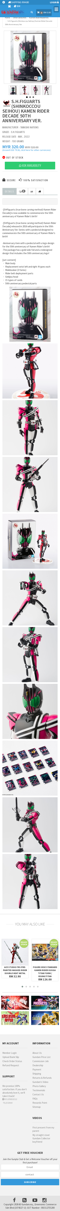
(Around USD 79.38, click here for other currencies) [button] (26, 150)
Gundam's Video (40, 1081)
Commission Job (40, 1061)
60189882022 (10, 1099)
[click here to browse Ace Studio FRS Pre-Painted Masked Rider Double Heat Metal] (15, 952)
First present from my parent (43, 1129)
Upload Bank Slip (10, 1057)
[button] (13, 147)
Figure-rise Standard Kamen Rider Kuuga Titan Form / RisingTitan (45, 972)
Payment (36, 1069)
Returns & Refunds (42, 1077)
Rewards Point (39, 1102)
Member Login (9, 1052)
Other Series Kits (19, 17)
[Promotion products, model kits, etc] (15, 1018)
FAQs (35, 1098)
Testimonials (38, 1090)
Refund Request (10, 1065)
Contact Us (38, 1094)
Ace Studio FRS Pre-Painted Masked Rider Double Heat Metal (15, 970)
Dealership (37, 1065)
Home (7, 17)
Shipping (36, 1073)
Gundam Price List (41, 1057)
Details (9, 191)
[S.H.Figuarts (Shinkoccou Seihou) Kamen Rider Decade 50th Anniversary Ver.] (30, 57)
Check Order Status (12, 1061)
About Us (37, 1052)
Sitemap (36, 1106)
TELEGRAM (7, 1102)
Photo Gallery (39, 1086)
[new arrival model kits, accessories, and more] (15, 1003)
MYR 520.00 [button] (31, 147)
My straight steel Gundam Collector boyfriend (41, 1138)
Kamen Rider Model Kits (38, 17)
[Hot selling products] (45, 1003)
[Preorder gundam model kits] (45, 1018)
